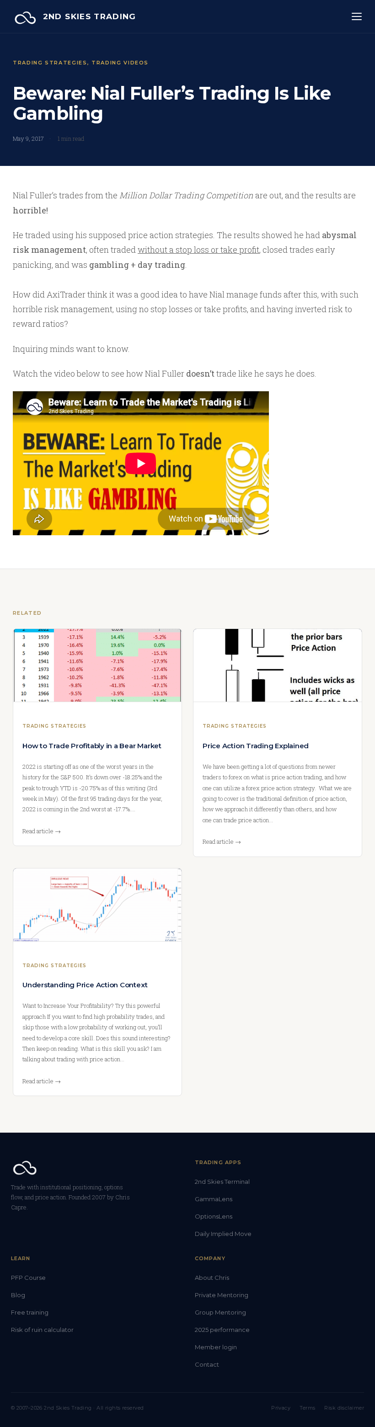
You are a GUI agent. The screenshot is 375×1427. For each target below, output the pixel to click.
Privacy (280, 1408)
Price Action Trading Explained (256, 745)
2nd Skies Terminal (222, 1181)
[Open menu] (357, 16)
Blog (18, 1295)
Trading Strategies (50, 62)
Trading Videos (120, 62)
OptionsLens (213, 1216)
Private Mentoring (221, 1295)
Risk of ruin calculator (42, 1329)
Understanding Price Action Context (84, 984)
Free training (29, 1312)
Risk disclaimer (344, 1408)
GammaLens (213, 1199)
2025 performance (222, 1329)
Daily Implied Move (223, 1233)
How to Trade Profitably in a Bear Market (91, 745)
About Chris (212, 1277)
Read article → (41, 831)
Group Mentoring (220, 1312)
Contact (207, 1364)
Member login (216, 1347)
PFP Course (28, 1277)
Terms (307, 1408)
